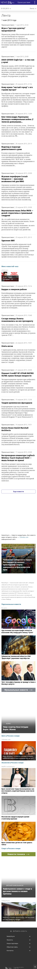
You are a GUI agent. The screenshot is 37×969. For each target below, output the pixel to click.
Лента (5, 15)
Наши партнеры (12, 943)
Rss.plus (4, 608)
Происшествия (7, 25)
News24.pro (11, 936)
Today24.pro (5, 901)
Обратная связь (12, 947)
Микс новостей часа (9, 266)
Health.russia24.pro (8, 766)
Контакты (10, 950)
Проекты (10, 940)
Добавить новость (20, 931)
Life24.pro (4, 270)
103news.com (23, 537)
